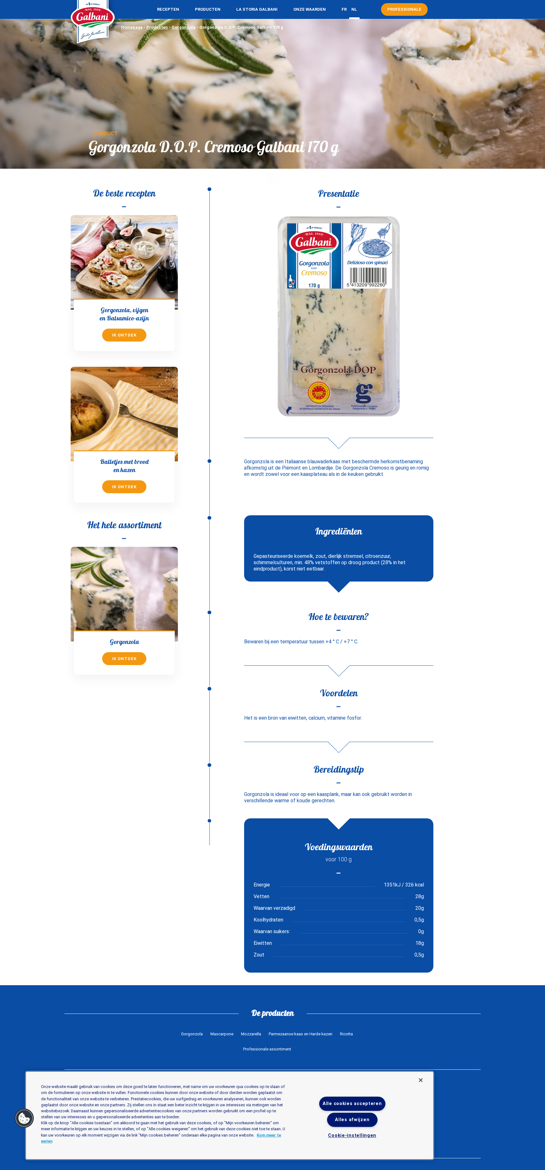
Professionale (404, 9)
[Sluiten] (421, 1080)
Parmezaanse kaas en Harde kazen (300, 1034)
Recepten (168, 9)
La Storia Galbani (257, 9)
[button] (24, 1118)
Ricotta (346, 1034)
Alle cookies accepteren (352, 1103)
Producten (207, 9)
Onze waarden (309, 9)
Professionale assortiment (267, 1049)
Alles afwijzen (352, 1120)
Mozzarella (251, 1034)
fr (344, 9)
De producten (272, 1013)
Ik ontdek (124, 335)
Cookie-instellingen (352, 1135)
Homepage (132, 27)
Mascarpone (221, 1034)
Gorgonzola (184, 27)
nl (354, 9)
